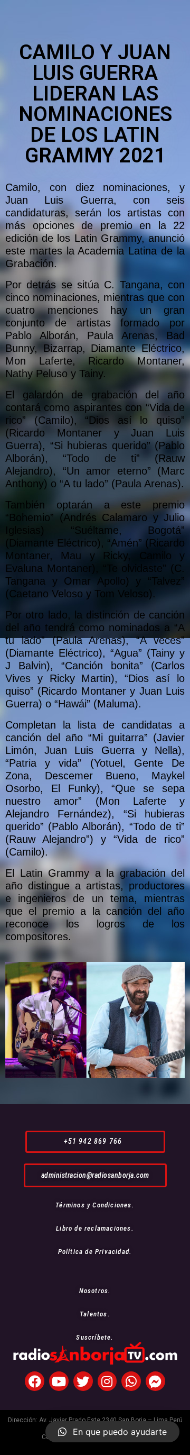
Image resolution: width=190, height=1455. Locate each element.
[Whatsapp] (131, 1381)
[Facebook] (34, 1381)
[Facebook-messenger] (155, 1381)
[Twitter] (83, 1381)
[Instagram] (107, 1381)
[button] (95, 1141)
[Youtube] (59, 1381)
